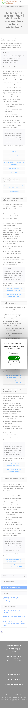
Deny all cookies (14, 361)
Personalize (14, 353)
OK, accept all (14, 358)
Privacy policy (14, 365)
